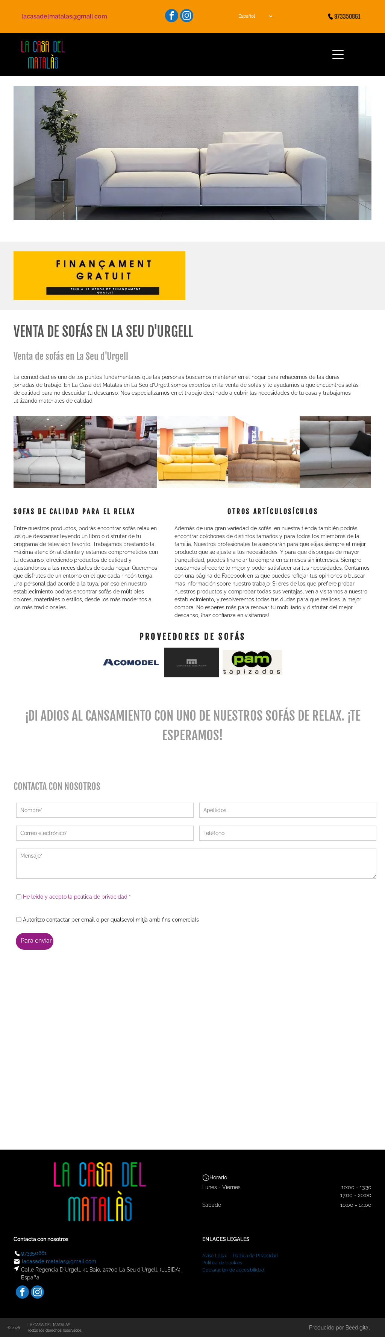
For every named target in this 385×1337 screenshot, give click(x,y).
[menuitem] (217, 1254)
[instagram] (186, 16)
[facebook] (171, 16)
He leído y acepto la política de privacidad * (77, 897)
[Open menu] (338, 54)
